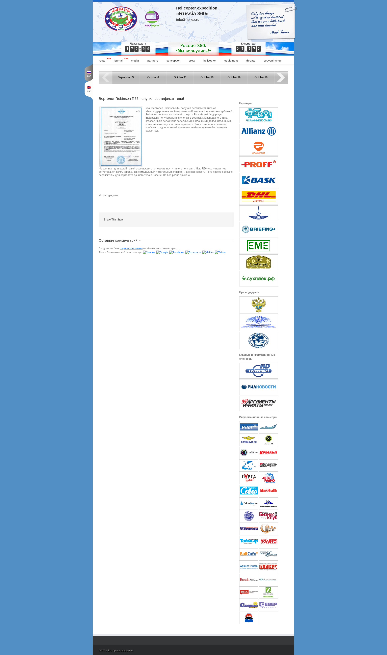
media (135, 60)
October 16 (207, 77)
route (102, 60)
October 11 (180, 77)
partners (152, 60)
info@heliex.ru (187, 20)
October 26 (261, 77)
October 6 (153, 77)
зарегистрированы (131, 248)
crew (192, 60)
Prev (105, 77)
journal (118, 60)
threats (250, 60)
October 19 (234, 77)
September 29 (126, 77)
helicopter (209, 60)
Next (281, 77)
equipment (231, 60)
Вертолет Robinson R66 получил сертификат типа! (141, 99)
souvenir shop (273, 60)
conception (173, 60)
